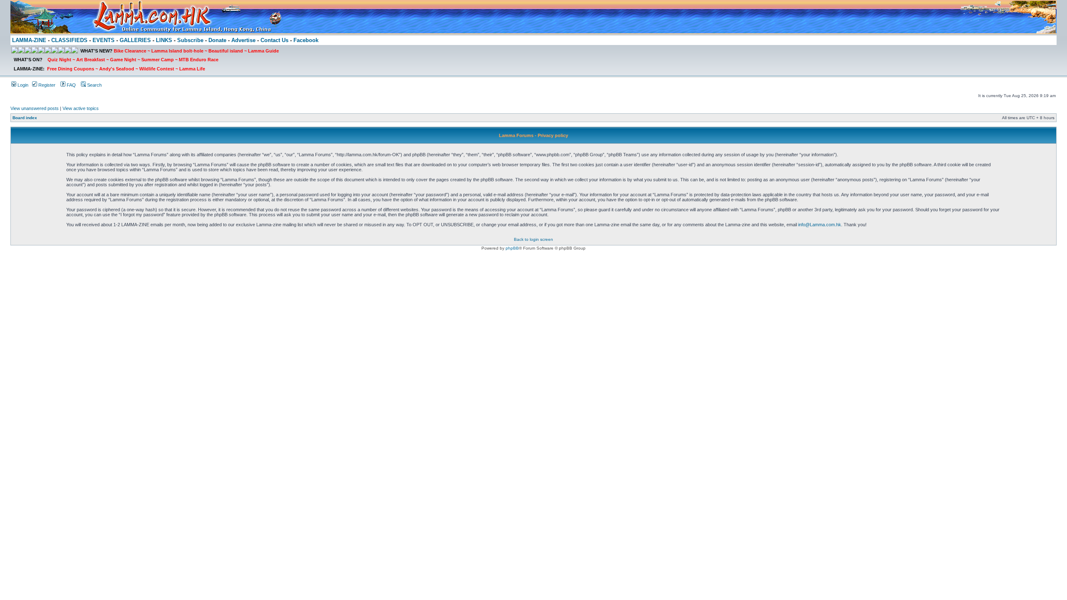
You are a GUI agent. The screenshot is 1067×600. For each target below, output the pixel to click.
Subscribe (190, 40)
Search (94, 85)
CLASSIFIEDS (69, 40)
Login (22, 85)
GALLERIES (135, 40)
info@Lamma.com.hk (819, 224)
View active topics (81, 108)
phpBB (512, 248)
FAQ (70, 85)
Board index (25, 117)
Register (46, 85)
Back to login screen (533, 239)
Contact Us (274, 40)
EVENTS (104, 40)
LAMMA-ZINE (29, 40)
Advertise (243, 40)
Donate (217, 40)
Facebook (305, 40)
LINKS (164, 40)
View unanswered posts (34, 108)
